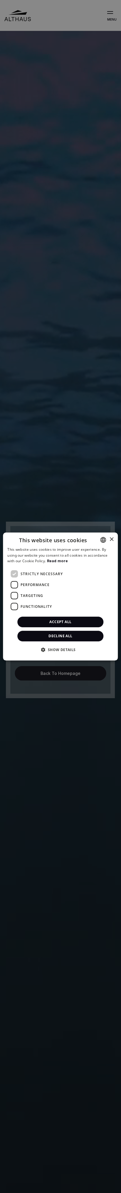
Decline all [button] (60, 635)
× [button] (111, 539)
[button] (60, 649)
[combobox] (103, 540)
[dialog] (60, 597)
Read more (57, 561)
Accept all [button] (60, 621)
